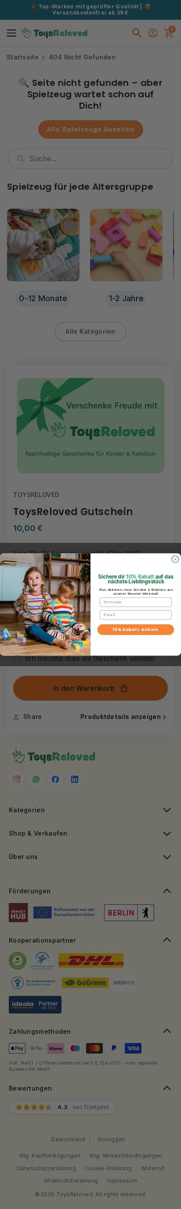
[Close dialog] (175, 559)
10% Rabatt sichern (136, 629)
